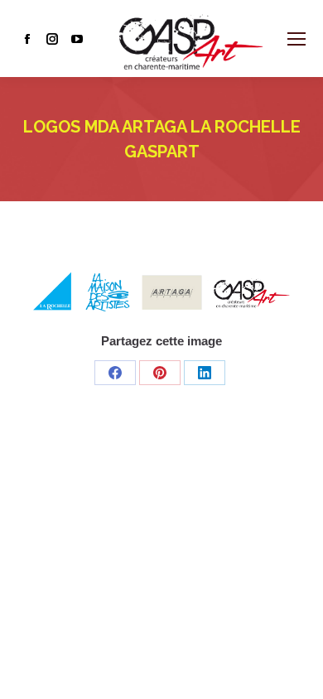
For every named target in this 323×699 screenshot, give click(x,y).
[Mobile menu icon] (296, 39)
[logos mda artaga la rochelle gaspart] (161, 290)
